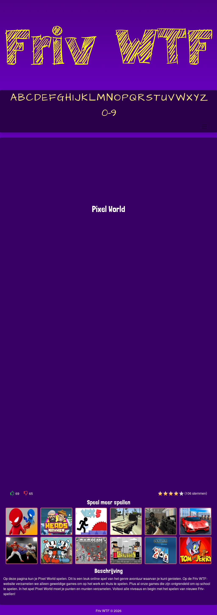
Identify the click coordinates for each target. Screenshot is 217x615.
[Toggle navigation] (204, 126)
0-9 (109, 113)
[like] (12, 494)
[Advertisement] (108, 173)
